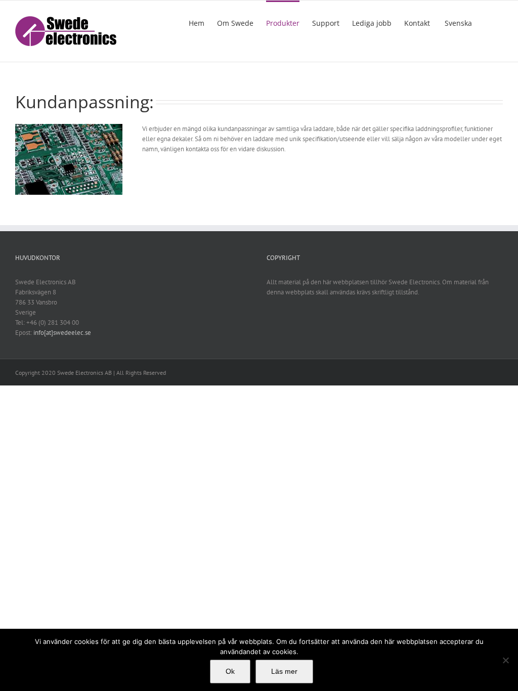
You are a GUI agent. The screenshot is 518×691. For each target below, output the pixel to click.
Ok (230, 671)
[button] (487, 22)
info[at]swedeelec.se (62, 332)
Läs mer (284, 671)
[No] (505, 660)
